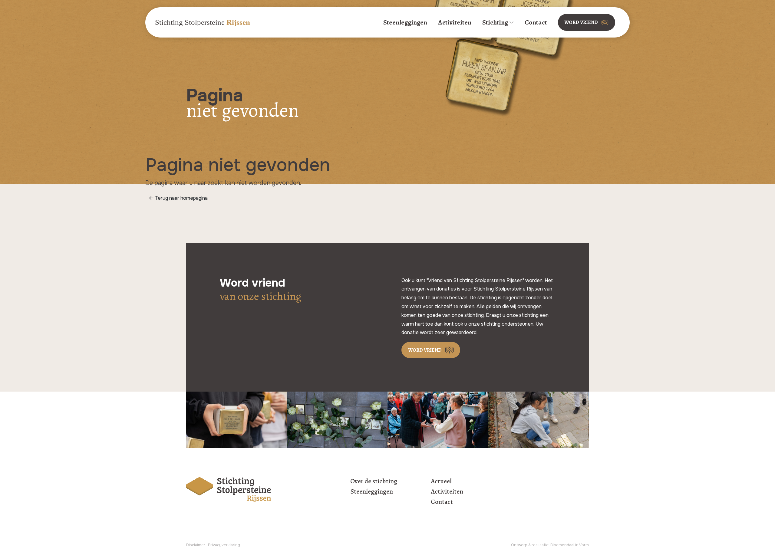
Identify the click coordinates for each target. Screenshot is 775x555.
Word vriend (581, 22)
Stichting (495, 22)
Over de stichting (373, 481)
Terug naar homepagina (180, 198)
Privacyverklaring (224, 545)
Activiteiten (454, 22)
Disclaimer (195, 545)
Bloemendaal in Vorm (569, 545)
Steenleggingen (405, 22)
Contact (536, 22)
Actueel (441, 481)
